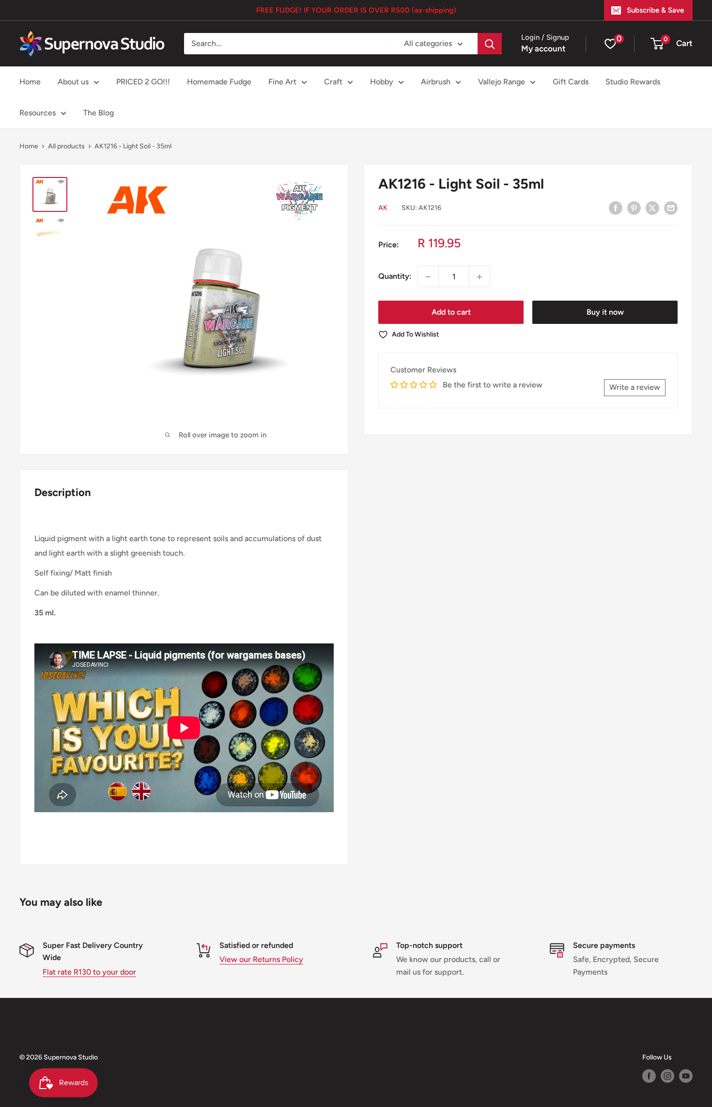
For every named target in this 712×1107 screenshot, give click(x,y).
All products (66, 146)
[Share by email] (671, 207)
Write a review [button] (634, 387)
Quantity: (395, 276)
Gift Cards (570, 81)
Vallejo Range (501, 81)
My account (543, 48)
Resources (37, 112)
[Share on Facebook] (615, 207)
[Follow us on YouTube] (686, 1076)
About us (73, 81)
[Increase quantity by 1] (479, 277)
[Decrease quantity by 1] (428, 277)
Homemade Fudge (219, 81)
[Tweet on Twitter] (652, 207)
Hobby (381, 81)
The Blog (98, 112)
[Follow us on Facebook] (649, 1076)
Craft (333, 81)
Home (30, 81)
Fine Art (282, 81)
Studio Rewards (632, 81)
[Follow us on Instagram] (667, 1076)
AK (382, 208)
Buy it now (605, 312)
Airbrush (435, 81)
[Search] (490, 43)
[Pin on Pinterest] (634, 207)
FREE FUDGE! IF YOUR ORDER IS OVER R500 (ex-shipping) (356, 10)
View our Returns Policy (261, 959)
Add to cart (451, 312)
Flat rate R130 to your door (89, 972)
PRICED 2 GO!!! (143, 81)
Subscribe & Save (655, 10)
